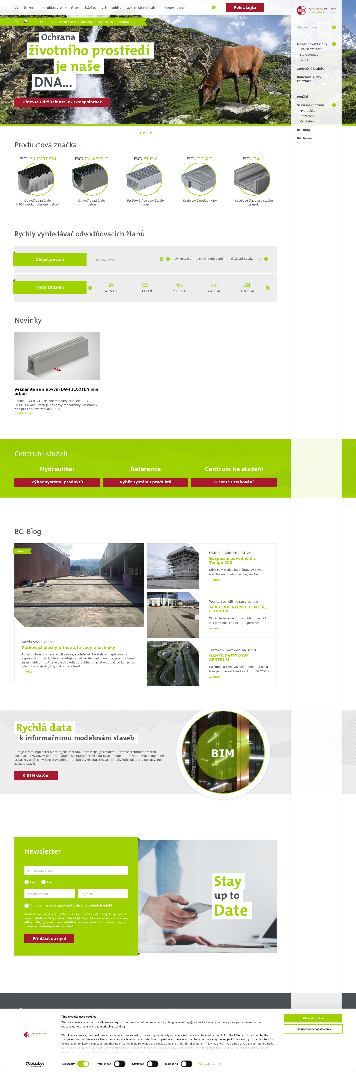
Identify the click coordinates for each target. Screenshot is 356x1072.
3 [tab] (147, 133)
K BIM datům (36, 775)
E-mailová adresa (34, 863)
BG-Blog (303, 130)
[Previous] (168, 259)
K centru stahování (234, 482)
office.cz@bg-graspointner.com (45, 922)
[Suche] (334, 28)
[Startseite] (16, 21)
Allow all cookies (313, 1018)
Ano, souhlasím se (71, 905)
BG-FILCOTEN (311, 49)
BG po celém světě (62, 21)
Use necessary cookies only (313, 1028)
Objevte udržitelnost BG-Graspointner (62, 102)
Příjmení (82, 887)
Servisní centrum (310, 105)
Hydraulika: (308, 110)
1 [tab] (140, 133)
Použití (302, 96)
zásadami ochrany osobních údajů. (85, 905)
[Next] (266, 259)
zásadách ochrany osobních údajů (50, 926)
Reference (307, 116)
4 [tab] (151, 133)
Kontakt (125, 21)
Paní (33, 882)
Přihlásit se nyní (49, 938)
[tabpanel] (178, 62)
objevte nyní (24, 412)
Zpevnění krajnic (310, 68)
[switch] (119, 1063)
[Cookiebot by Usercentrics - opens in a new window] (35, 1064)
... (27, 671)
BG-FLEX (306, 60)
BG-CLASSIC (309, 54)
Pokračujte (245, 7)
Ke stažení (307, 121)
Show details (207, 1064)
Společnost (106, 21)
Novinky (87, 21)
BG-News (304, 138)
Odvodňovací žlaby (312, 44)
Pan (49, 882)
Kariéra (38, 21)
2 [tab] (144, 133)
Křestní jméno (32, 887)
